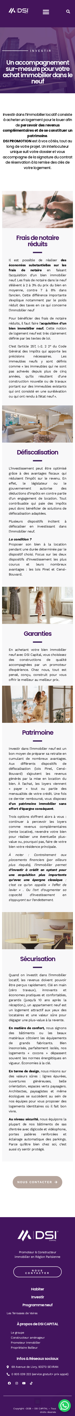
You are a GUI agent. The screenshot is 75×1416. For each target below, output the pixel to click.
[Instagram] (16, 1383)
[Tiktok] (31, 1383)
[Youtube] (23, 1383)
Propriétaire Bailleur (24, 1347)
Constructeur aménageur (28, 1337)
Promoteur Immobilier (25, 1342)
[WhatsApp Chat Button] (64, 1405)
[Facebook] (9, 1383)
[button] (46, 12)
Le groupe (17, 1332)
